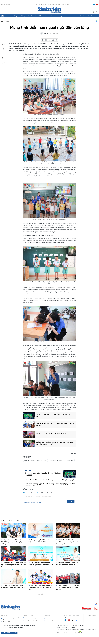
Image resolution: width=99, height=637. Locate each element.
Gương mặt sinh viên (50, 16)
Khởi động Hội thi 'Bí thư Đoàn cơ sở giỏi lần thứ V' (53, 433)
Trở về (3, 62)
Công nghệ (60, 16)
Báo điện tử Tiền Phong (49, 10)
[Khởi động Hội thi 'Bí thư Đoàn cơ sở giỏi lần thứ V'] (29, 434)
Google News (96, 21)
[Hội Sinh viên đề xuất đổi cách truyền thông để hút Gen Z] (40, 553)
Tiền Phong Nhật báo (54, 4)
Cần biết (90, 16)
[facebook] (94, 4)
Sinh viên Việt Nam (10, 607)
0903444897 (48, 618)
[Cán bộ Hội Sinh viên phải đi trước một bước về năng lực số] (13, 576)
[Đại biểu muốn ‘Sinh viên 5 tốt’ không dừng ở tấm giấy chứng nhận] (13, 530)
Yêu (36, 16)
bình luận (56, 40)
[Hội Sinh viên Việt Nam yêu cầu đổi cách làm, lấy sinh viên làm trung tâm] (68, 530)
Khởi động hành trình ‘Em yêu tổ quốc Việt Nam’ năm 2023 (53, 415)
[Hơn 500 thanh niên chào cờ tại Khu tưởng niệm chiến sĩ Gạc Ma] (13, 553)
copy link (49, 40)
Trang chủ (2, 16)
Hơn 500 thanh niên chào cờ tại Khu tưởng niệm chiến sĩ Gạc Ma (13, 565)
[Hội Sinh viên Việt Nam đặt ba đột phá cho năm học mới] (68, 553)
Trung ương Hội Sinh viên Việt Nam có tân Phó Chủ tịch (39, 541)
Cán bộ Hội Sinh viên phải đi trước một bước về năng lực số (13, 586)
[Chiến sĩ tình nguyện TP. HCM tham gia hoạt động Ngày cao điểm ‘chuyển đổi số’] (29, 443)
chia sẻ (42, 40)
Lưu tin (3, 53)
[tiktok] (73, 620)
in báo (53, 40)
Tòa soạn (4, 616)
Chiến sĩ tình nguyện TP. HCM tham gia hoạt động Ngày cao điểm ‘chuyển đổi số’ (54, 443)
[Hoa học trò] (96, 608)
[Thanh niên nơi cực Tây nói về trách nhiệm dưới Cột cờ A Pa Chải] (68, 576)
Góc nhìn (30, 16)
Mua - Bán (82, 16)
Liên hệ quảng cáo (28, 616)
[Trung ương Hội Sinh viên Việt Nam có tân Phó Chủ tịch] (40, 530)
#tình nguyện (70, 460)
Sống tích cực (74, 16)
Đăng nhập (26, 493)
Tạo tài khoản (36, 493)
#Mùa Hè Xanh (41, 460)
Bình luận (3, 57)
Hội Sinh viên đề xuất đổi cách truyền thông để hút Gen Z (40, 564)
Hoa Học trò (65, 4)
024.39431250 (6, 621)
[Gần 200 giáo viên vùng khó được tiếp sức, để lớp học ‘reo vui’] (40, 576)
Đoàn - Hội (9, 16)
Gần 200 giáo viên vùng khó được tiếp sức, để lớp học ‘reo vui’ (40, 587)
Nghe (3, 44)
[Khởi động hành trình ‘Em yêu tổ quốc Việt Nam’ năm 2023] (29, 415)
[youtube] (97, 4)
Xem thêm (96, 16)
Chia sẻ (3, 49)
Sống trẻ (16, 16)
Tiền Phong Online (41, 4)
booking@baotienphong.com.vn (32, 620)
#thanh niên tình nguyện (55, 460)
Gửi (71, 501)
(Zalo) (34, 618)
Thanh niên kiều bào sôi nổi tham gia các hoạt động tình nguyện (55, 424)
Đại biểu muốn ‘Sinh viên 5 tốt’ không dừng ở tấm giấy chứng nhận (12, 542)
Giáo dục (23, 16)
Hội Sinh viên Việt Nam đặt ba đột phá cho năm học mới (68, 564)
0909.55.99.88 (28, 618)
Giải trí (40, 16)
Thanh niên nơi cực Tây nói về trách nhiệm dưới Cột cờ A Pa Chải (67, 587)
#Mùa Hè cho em (29, 460)
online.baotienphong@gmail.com (53, 620)
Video (67, 16)
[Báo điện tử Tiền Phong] (86, 608)
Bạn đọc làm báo (10, 633)
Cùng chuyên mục (10, 521)
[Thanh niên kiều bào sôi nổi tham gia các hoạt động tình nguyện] (29, 424)
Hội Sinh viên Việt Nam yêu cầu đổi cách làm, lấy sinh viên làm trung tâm (67, 542)
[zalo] (78, 620)
